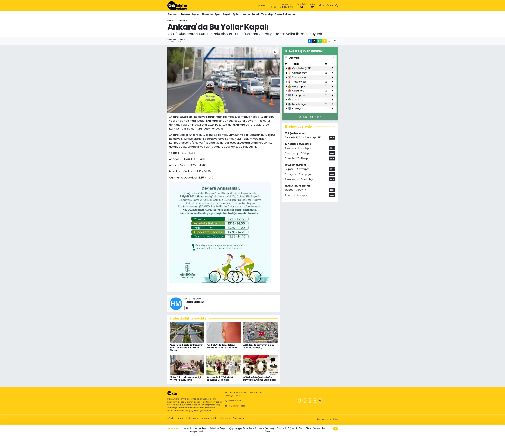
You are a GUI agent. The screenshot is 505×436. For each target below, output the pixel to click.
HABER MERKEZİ (194, 302)
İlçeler (196, 14)
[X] (305, 400)
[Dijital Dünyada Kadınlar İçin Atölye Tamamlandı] (187, 364)
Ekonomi (207, 14)
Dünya (196, 418)
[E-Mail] (187, 308)
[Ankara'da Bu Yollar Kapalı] (223, 80)
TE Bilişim (333, 419)
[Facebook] (300, 400)
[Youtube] (315, 400)
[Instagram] (310, 400)
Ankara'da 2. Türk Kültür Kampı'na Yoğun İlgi (220, 378)
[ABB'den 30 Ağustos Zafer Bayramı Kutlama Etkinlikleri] (260, 364)
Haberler (171, 20)
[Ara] (336, 5)
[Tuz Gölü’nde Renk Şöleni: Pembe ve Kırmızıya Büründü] (223, 332)
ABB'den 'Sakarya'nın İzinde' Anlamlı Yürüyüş (259, 346)
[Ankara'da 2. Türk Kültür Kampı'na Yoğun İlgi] (223, 364)
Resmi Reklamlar (285, 14)
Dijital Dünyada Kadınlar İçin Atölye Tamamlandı (186, 378)
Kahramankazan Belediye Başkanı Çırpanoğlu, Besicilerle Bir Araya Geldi (223, 430)
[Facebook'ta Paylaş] (310, 41)
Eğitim (236, 14)
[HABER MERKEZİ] (176, 303)
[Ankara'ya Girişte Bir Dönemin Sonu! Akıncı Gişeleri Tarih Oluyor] (187, 332)
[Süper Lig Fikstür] (334, 126)
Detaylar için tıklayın (310, 116)
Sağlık (226, 14)
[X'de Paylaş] (314, 41)
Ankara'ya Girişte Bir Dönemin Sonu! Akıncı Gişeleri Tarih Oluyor (186, 347)
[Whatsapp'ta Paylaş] (319, 41)
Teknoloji (267, 14)
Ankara (185, 14)
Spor (218, 14)
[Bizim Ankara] (177, 6)
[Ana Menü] (336, 14)
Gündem (172, 14)
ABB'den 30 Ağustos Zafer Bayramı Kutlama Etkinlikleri (259, 378)
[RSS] (320, 400)
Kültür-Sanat (251, 14)
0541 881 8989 (234, 400)
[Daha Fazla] (324, 41)
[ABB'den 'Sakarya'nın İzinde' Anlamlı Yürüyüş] (260, 332)
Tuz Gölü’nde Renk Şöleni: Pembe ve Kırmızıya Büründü (222, 346)
